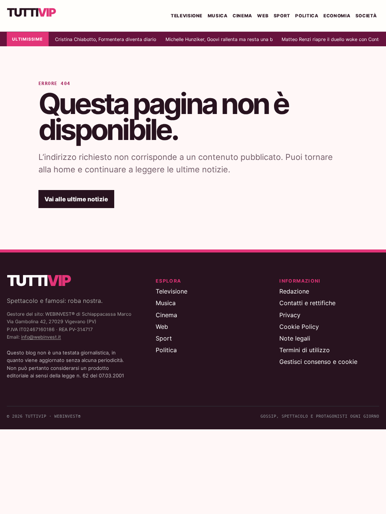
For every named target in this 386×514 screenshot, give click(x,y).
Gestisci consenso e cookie (318, 361)
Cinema (242, 15)
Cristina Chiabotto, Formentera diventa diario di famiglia (105, 39)
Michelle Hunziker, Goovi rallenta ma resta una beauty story (219, 39)
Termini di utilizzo (304, 350)
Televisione (186, 15)
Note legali (294, 338)
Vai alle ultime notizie (76, 199)
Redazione (294, 291)
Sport (282, 15)
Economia (336, 15)
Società (366, 15)
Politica (306, 15)
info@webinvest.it (41, 337)
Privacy (289, 315)
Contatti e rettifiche (307, 303)
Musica (218, 15)
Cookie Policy (299, 326)
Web (262, 15)
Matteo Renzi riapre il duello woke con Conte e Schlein (330, 39)
